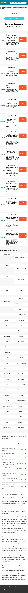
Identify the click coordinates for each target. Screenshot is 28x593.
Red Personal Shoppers (21, 304)
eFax (7, 341)
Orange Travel (21, 384)
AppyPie (21, 357)
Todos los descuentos (18, 7)
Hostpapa (7, 336)
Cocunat (7, 411)
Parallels (21, 368)
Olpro (7, 422)
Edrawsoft (21, 395)
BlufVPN (21, 325)
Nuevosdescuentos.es (5, 7)
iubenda (7, 357)
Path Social (21, 390)
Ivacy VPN (7, 254)
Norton (21, 298)
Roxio (7, 320)
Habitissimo (21, 279)
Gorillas (7, 314)
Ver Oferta (23, 39)
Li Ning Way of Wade (7, 427)
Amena (2, 8)
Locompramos (7, 417)
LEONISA (21, 427)
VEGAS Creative (7, 406)
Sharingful (21, 331)
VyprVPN (21, 374)
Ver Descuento (14, 18)
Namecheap (7, 390)
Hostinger (21, 341)
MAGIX (7, 400)
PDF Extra (21, 320)
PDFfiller (7, 395)
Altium (21, 309)
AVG (21, 290)
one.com (21, 336)
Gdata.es (7, 331)
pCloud (21, 347)
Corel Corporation (21, 400)
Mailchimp (7, 368)
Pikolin (21, 411)
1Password (7, 352)
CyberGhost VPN (21, 268)
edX (7, 276)
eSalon (21, 417)
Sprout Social (7, 325)
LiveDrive (7, 301)
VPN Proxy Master (21, 363)
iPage (7, 379)
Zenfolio (7, 384)
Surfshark (21, 379)
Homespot (21, 352)
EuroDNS (7, 374)
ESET (21, 406)
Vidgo (7, 363)
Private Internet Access (21, 257)
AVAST (7, 265)
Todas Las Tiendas (14, 587)
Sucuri (7, 347)
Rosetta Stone (21, 314)
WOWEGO (7, 290)
